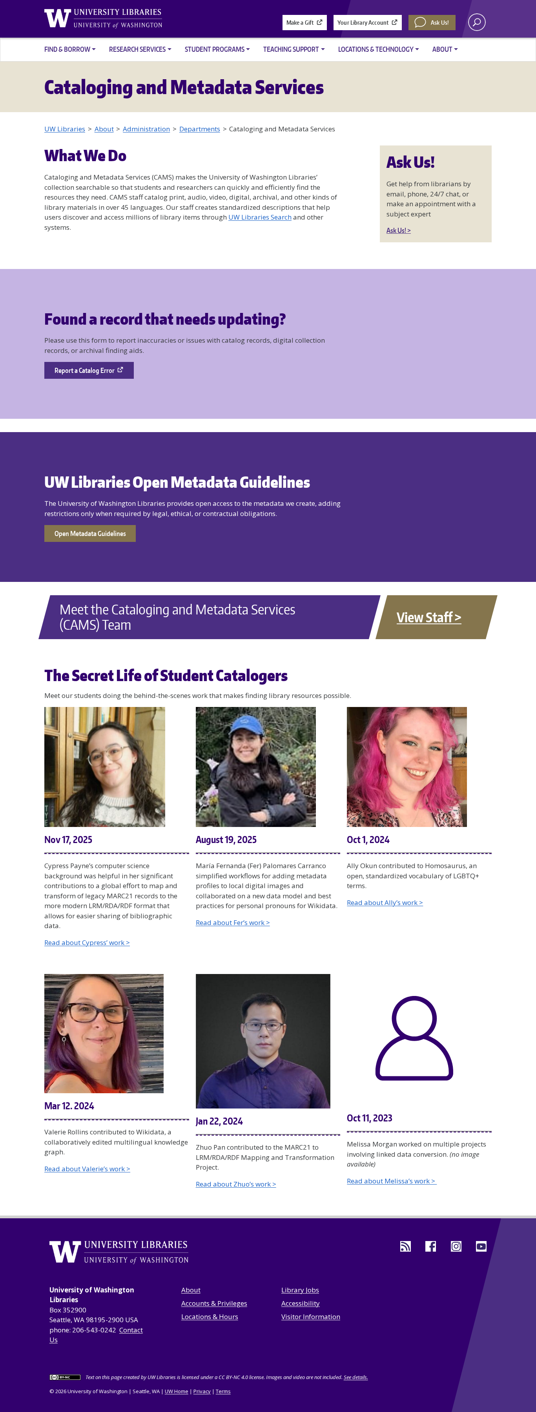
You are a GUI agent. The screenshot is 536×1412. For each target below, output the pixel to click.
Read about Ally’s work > (385, 902)
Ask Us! (440, 22)
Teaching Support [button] (291, 49)
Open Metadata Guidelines (90, 533)
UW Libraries (64, 128)
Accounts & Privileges (214, 1303)
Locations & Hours (209, 1316)
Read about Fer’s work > (233, 922)
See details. (356, 1377)
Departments (199, 128)
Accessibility (300, 1303)
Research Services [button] (137, 49)
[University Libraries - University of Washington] (103, 19)
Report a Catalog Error (85, 370)
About (104, 128)
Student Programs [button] (214, 49)
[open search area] (477, 22)
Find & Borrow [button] (67, 49)
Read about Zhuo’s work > (236, 1183)
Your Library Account (362, 22)
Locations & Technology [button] (376, 49)
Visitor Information (310, 1316)
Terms (223, 1391)
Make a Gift (300, 22)
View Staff (424, 617)
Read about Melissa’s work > (392, 1180)
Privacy (202, 1391)
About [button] (442, 49)
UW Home (176, 1391)
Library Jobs (300, 1289)
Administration (146, 128)
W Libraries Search (262, 217)
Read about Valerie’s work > (87, 1168)
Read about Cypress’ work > (87, 942)
